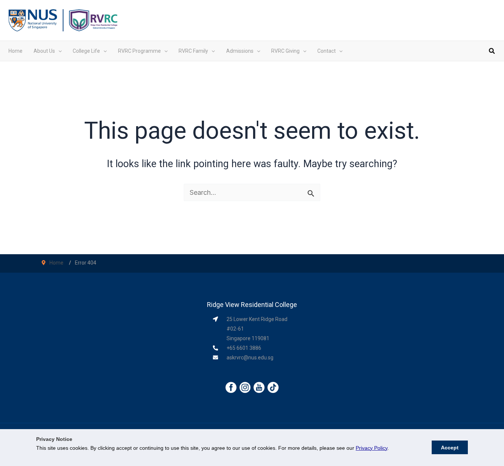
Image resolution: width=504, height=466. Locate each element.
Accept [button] (450, 448)
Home (56, 263)
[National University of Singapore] (32, 20)
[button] (58, 51)
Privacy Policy (371, 448)
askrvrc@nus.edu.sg (250, 357)
